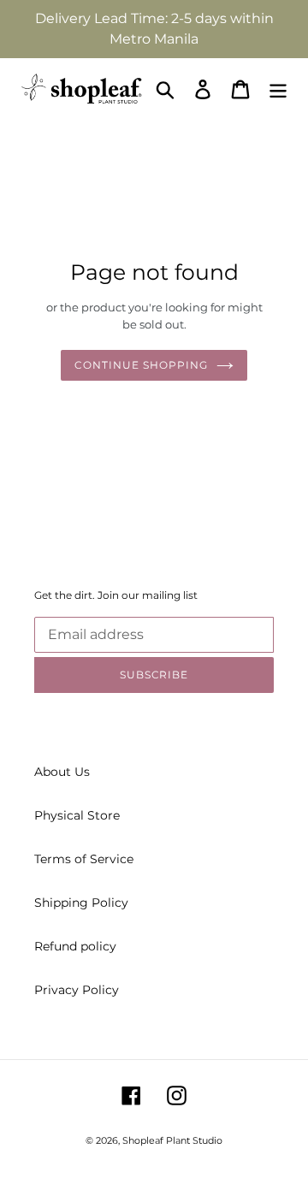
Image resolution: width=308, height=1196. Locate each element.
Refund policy (75, 946)
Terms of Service (83, 859)
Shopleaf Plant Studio (172, 1140)
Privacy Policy (76, 990)
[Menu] (278, 89)
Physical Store (77, 815)
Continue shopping (140, 364)
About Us (62, 771)
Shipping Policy (81, 902)
